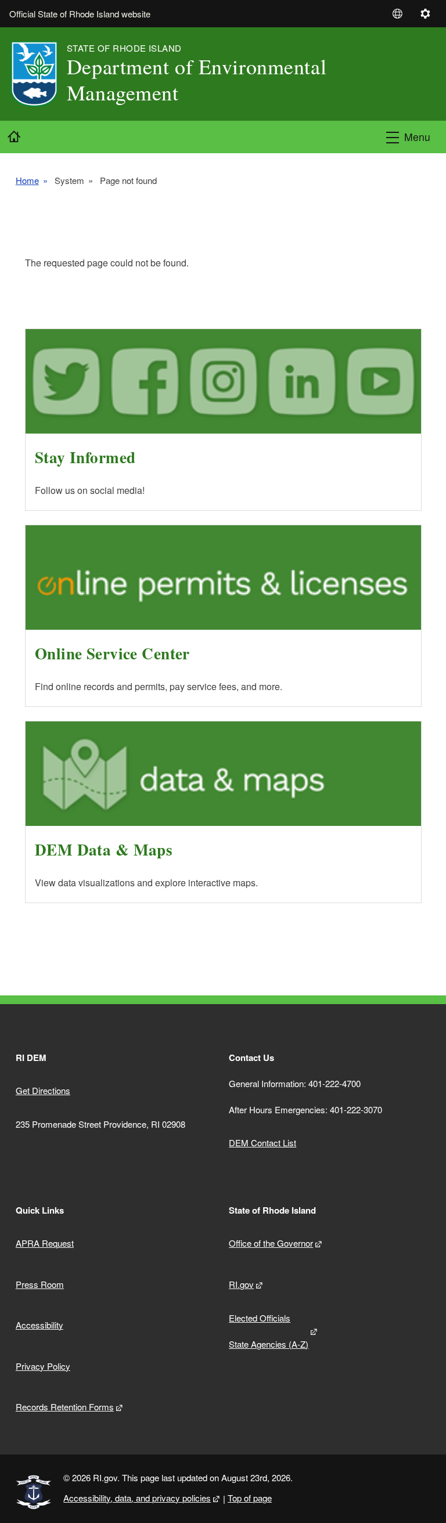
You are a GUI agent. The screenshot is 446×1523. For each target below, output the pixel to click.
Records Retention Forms (65, 1407)
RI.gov (241, 1284)
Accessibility (39, 1325)
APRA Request (45, 1243)
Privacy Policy (43, 1366)
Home (27, 180)
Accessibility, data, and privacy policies (137, 1498)
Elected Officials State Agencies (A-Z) (268, 1331)
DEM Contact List (262, 1142)
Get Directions (43, 1090)
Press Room (40, 1284)
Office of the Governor (271, 1243)
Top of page (250, 1498)
